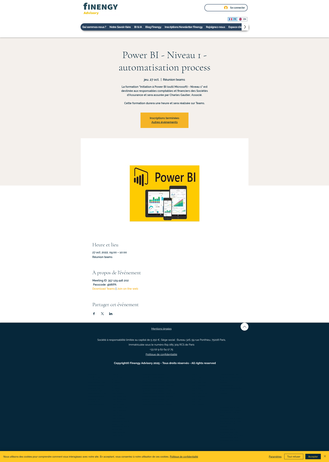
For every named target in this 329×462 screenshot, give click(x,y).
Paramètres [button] (275, 456)
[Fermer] (325, 456)
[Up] (244, 327)
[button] (237, 26)
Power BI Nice (117, 416)
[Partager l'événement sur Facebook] (94, 313)
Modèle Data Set (118, 435)
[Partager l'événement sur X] (102, 313)
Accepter (313, 456)
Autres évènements (164, 122)
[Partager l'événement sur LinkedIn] (110, 313)
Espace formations (118, 432)
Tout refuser (293, 456)
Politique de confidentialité (184, 456)
